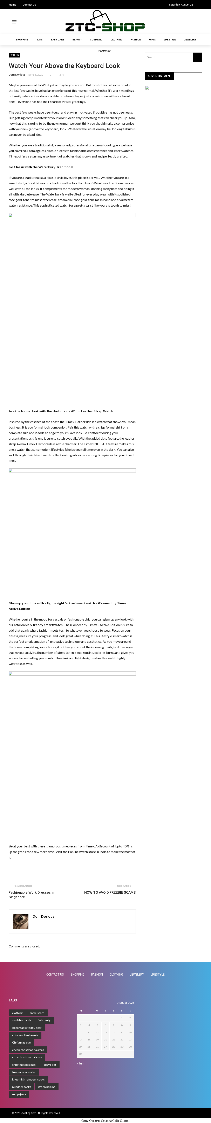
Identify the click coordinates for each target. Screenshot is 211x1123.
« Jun (80, 1063)
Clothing (10, 63)
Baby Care (57, 39)
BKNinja (31, 1111)
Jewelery (10, 96)
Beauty (77, 39)
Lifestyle (10, 88)
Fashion (9, 71)
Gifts (8, 79)
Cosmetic (96, 39)
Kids (8, 30)
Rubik (9, 1111)
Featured (10, 104)
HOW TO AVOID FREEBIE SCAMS (110, 892)
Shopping (10, 22)
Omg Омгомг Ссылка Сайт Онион (105, 1120)
